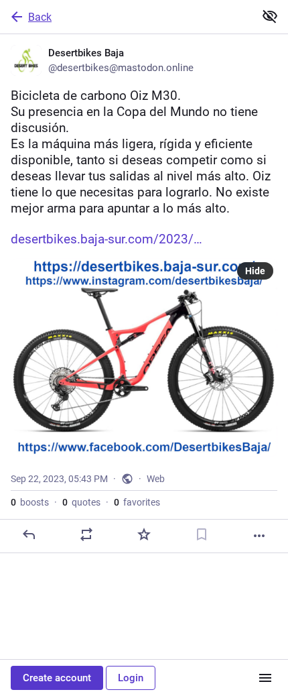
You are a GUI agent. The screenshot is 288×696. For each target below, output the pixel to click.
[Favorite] (144, 534)
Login (130, 678)
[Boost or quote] (86, 534)
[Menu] (265, 678)
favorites (137, 502)
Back (40, 17)
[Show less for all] (270, 16)
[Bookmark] (202, 534)
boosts (30, 502)
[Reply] (29, 534)
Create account (57, 678)
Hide (255, 271)
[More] (259, 536)
